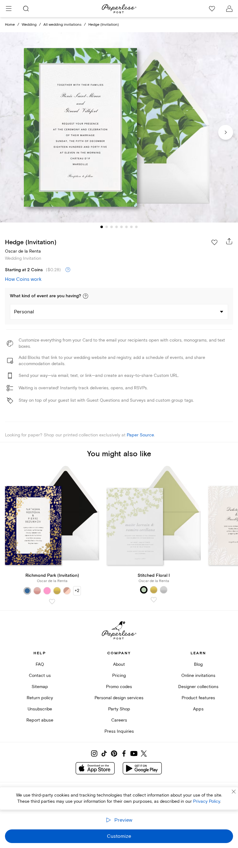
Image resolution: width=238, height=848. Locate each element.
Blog (198, 664)
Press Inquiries (119, 731)
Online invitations (198, 675)
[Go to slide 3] (111, 227)
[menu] (8, 8)
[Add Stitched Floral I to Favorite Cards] (153, 599)
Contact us (40, 675)
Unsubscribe (40, 709)
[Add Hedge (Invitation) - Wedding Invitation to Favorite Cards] (214, 242)
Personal (24, 312)
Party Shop (119, 709)
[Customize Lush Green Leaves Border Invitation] (119, 127)
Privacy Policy (206, 801)
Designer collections (198, 686)
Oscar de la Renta (23, 251)
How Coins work (23, 279)
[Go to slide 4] (116, 227)
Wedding (29, 24)
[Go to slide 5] (121, 227)
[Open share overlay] (229, 241)
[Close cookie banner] (233, 791)
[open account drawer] (229, 8)
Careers (119, 720)
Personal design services (119, 697)
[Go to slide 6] (126, 227)
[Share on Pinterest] (114, 753)
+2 (77, 590)
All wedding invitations (62, 24)
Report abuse (39, 720)
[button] (85, 296)
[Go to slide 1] (101, 227)
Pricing (119, 675)
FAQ (40, 664)
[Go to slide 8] (136, 227)
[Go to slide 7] (131, 227)
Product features (198, 697)
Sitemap (40, 686)
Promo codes (119, 686)
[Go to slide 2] (106, 227)
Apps (198, 709)
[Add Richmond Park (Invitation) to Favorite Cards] (52, 601)
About (119, 664)
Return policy (40, 697)
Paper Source (140, 435)
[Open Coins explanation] (68, 270)
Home (10, 24)
